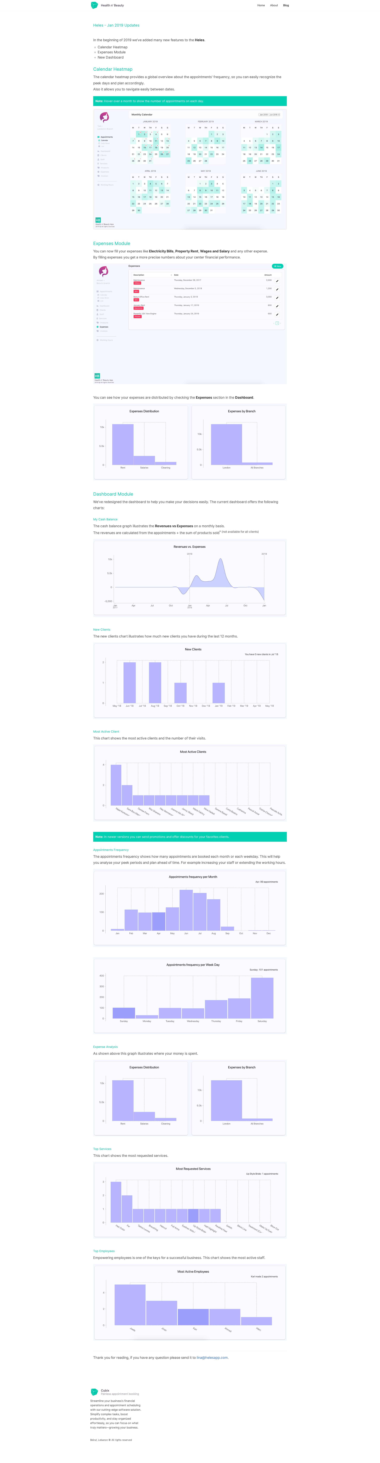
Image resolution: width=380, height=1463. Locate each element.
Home (261, 5)
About (274, 5)
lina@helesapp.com (212, 1358)
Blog (286, 5)
